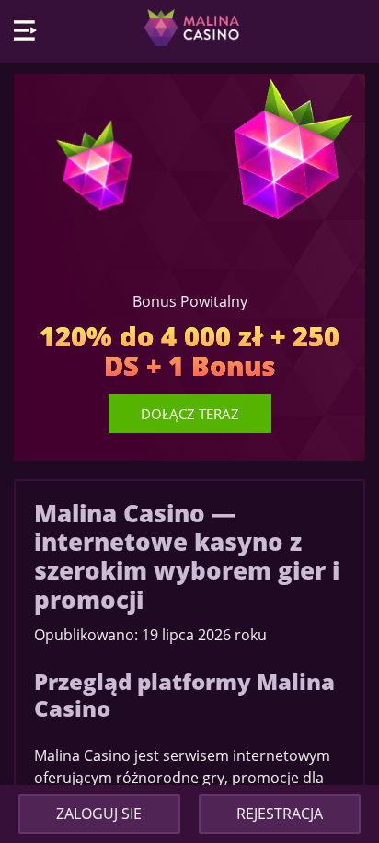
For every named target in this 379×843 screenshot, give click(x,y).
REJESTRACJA (279, 813)
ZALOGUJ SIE (99, 813)
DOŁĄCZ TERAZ (190, 413)
